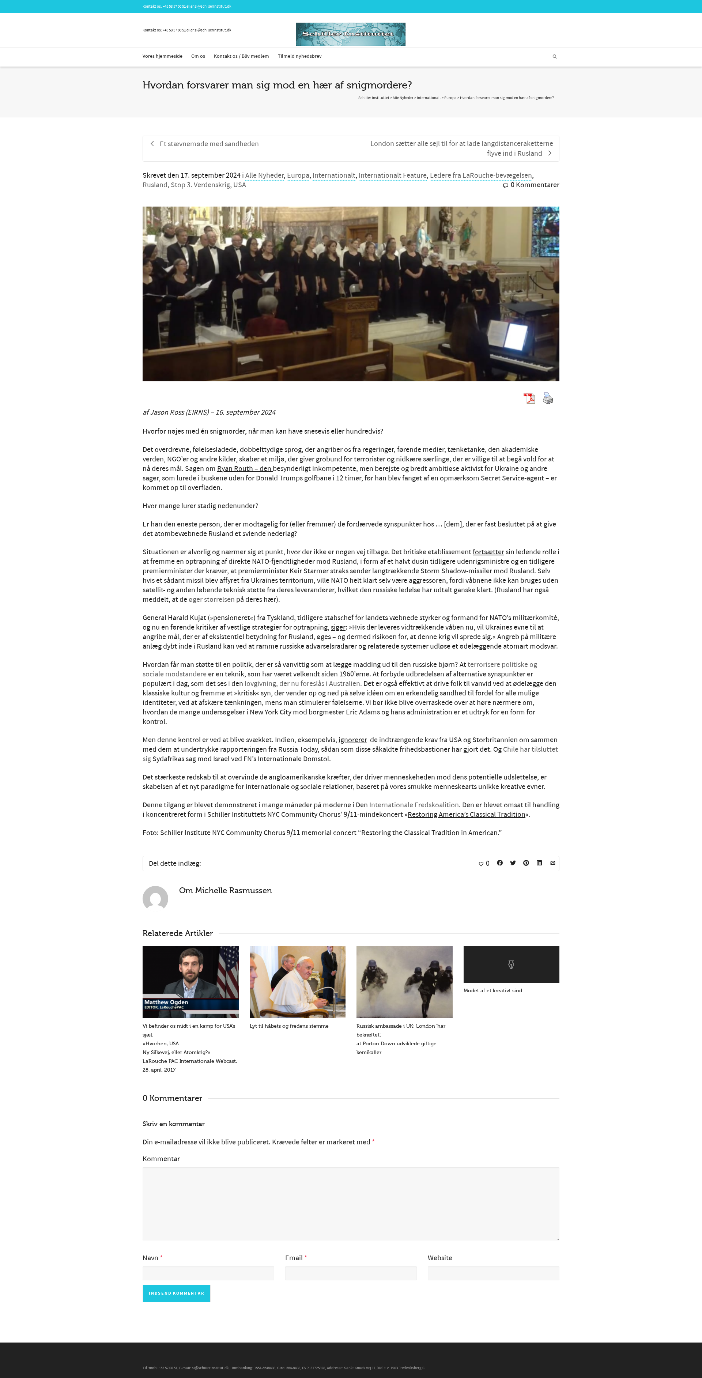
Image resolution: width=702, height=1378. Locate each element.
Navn (150, 1258)
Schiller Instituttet (373, 98)
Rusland (155, 185)
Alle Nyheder (264, 175)
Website (440, 1258)
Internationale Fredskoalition (414, 805)
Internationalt (334, 175)
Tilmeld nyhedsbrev (300, 56)
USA (239, 185)
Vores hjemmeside (162, 56)
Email (294, 1258)
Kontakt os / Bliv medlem (241, 56)
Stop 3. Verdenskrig (200, 185)
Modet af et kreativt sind (493, 990)
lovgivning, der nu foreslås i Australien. (303, 683)
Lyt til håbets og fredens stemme (289, 1026)
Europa (298, 175)
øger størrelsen (212, 599)
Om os (198, 56)
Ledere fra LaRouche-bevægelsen (481, 175)
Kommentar (161, 1159)
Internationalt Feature (393, 175)
